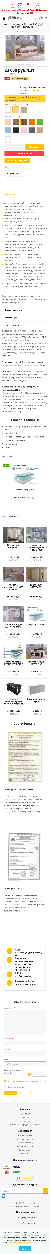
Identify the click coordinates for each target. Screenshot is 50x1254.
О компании (25, 1113)
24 (44, 59)
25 (46, 59)
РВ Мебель (33, 90)
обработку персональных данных (32, 1081)
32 (26, 64)
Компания (25, 1109)
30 (23, 64)
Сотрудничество (25, 1146)
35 (32, 64)
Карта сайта (25, 1153)
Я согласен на (26, 1081)
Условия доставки (25, 1139)
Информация (25, 1130)
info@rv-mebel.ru (27, 1223)
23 (42, 59)
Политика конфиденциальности (25, 1124)
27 (17, 64)
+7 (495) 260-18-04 (27, 1217)
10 (19, 59)
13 (24, 59)
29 (21, 64)
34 (30, 64)
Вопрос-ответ (25, 1150)
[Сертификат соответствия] (25, 757)
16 (30, 59)
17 (31, 59)
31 (25, 64)
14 (26, 59)
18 (33, 59)
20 (37, 59)
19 (35, 59)
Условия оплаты (25, 1135)
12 (22, 59)
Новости (25, 1117)
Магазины (25, 1121)
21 (38, 59)
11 (21, 59)
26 (16, 64)
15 (28, 59)
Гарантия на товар (25, 1142)
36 (33, 64)
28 (19, 64)
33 (28, 64)
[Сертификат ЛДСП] (25, 857)
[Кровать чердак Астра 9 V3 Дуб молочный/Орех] (25, 48)
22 (40, 59)
